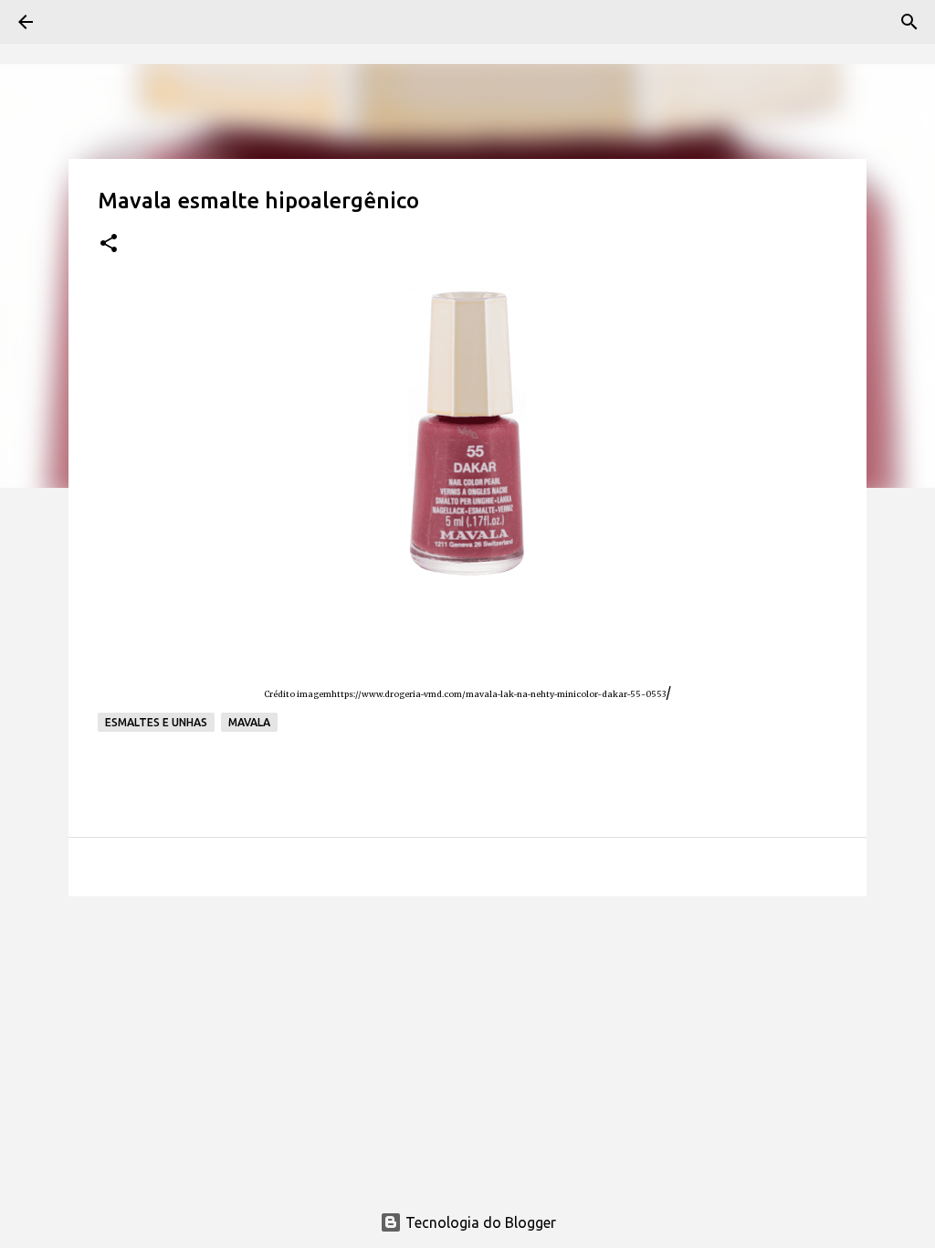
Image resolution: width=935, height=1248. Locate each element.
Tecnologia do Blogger (479, 1222)
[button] (109, 244)
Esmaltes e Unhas (156, 722)
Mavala (249, 722)
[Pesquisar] (909, 22)
